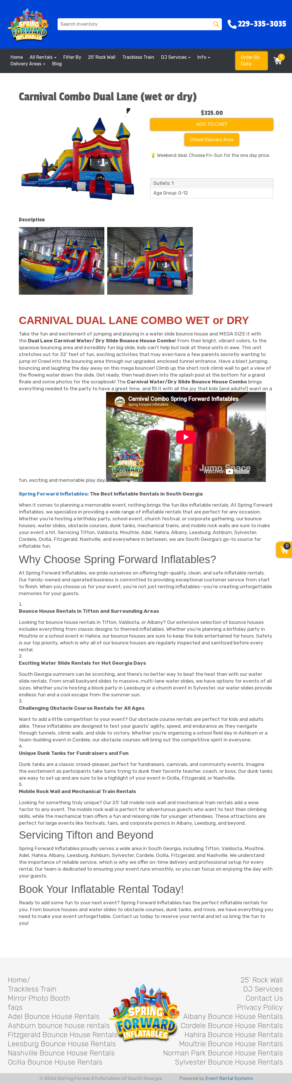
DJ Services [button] (174, 57)
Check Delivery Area (211, 139)
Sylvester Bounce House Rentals (229, 1062)
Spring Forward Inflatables (53, 494)
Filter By (72, 57)
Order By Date (250, 60)
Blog (57, 63)
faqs (15, 1007)
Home (17, 57)
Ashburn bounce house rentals (59, 1025)
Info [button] (202, 57)
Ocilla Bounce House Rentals (55, 1062)
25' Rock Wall (101, 57)
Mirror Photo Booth (39, 998)
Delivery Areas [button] (26, 63)
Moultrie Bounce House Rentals (231, 1043)
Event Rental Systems (229, 1078)
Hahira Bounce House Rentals (233, 1034)
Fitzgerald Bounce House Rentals (62, 1034)
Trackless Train (138, 57)
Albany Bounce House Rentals (233, 1016)
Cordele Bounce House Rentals (232, 1025)
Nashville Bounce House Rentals (61, 1053)
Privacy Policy (260, 1007)
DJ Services (263, 989)
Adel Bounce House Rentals (54, 1016)
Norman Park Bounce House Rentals (223, 1053)
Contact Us (264, 998)
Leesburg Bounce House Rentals (62, 1043)
